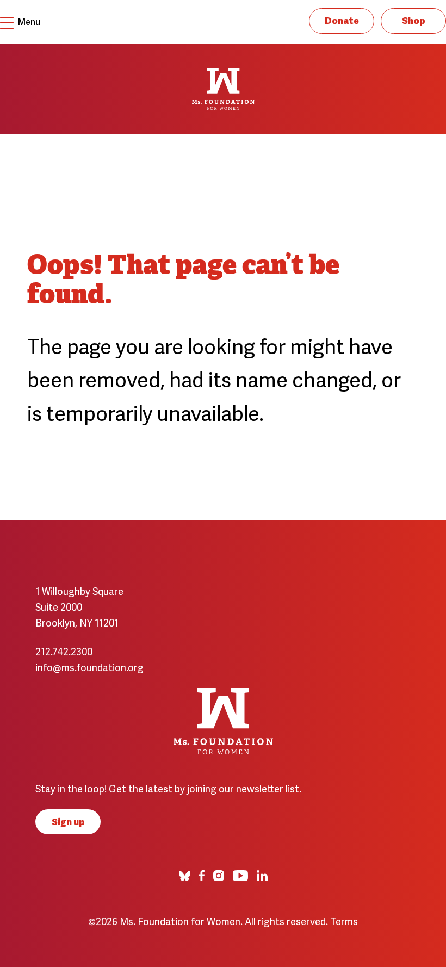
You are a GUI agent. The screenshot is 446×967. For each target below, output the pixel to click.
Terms (344, 920)
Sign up (68, 821)
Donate (342, 20)
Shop (413, 20)
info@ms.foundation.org (89, 666)
